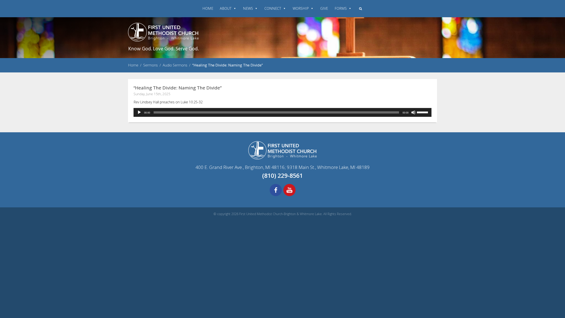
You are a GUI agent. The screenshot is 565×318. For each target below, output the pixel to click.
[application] (282, 112)
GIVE (324, 8)
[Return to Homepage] (163, 40)
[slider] (423, 112)
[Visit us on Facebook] (275, 195)
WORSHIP (301, 8)
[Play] (139, 112)
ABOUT (226, 8)
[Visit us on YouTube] (289, 195)
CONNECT (272, 8)
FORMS (341, 8)
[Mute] (413, 112)
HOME (207, 8)
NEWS (248, 8)
